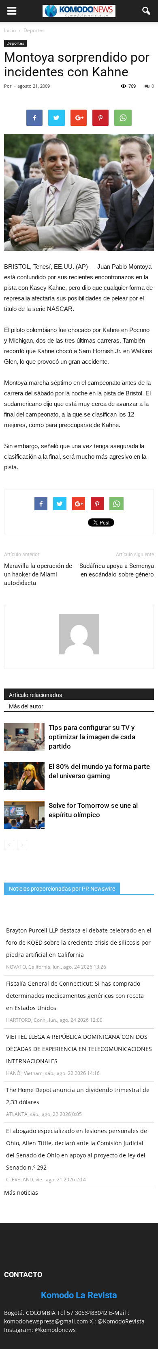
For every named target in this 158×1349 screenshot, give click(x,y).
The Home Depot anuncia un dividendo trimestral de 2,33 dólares (77, 1096)
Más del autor (26, 706)
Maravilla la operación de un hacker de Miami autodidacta (38, 574)
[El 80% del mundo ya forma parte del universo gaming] (24, 776)
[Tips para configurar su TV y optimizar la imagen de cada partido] (24, 737)
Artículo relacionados (35, 695)
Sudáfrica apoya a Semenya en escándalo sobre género (116, 570)
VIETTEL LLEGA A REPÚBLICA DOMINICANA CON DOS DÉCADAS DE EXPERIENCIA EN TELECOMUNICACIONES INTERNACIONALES (79, 1049)
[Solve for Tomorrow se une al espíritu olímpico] (24, 815)
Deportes (15, 43)
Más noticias (21, 1192)
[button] (146, 11)
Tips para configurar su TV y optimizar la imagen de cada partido (92, 736)
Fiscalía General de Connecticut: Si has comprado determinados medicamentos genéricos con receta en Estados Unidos (75, 996)
